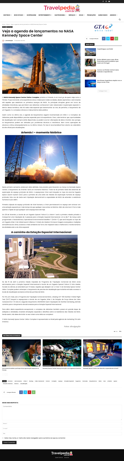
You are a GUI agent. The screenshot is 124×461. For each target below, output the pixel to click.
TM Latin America (7, 383)
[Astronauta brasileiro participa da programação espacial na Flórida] (21, 352)
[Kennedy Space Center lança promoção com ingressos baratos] (62, 352)
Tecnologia (9, 27)
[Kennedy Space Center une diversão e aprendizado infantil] (102, 352)
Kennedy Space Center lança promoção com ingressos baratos (62, 368)
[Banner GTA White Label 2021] (103, 31)
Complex (54, 381)
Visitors (16, 383)
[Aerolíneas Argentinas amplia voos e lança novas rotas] (90, 83)
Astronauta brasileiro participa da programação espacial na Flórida (20, 369)
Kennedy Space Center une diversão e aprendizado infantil (100, 368)
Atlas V (25, 381)
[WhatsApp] (116, 38)
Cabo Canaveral (39, 381)
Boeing (31, 381)
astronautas (18, 381)
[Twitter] (108, 38)
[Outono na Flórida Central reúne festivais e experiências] (90, 73)
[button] (119, 19)
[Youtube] (109, 1)
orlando (109, 381)
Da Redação (9, 40)
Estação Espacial (69, 381)
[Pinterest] (112, 38)
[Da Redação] (3, 40)
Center (48, 381)
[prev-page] (3, 374)
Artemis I (10, 381)
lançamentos (93, 381)
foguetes (78, 381)
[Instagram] (106, 1)
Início (3, 24)
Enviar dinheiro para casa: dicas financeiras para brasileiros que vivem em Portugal (107, 61)
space (115, 381)
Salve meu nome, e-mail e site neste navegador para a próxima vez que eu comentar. (35, 438)
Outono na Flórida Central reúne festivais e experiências (108, 71)
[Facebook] (103, 1)
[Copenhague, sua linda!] (90, 52)
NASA (100, 381)
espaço (60, 381)
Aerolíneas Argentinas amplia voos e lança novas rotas (109, 81)
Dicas (8, 24)
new (104, 381)
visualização (23, 383)
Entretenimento (47, 365)
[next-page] (6, 374)
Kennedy (85, 381)
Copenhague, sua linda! (105, 49)
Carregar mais (103, 91)
